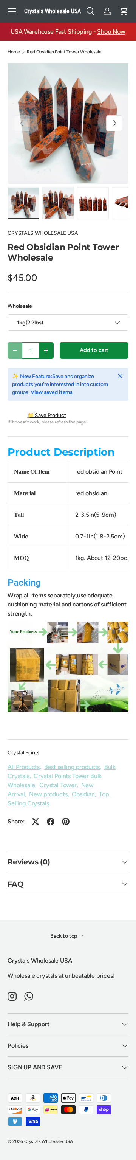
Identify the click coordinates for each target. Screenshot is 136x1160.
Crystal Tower (58, 785)
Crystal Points (24, 752)
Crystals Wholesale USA (48, 1141)
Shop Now (111, 31)
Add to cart (94, 350)
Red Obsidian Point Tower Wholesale (64, 52)
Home (14, 52)
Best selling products (72, 767)
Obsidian (83, 794)
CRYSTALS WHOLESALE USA (43, 233)
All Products (24, 767)
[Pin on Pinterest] (65, 821)
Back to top (64, 936)
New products (48, 794)
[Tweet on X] (35, 821)
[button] (124, 11)
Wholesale (20, 306)
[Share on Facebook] (50, 821)
